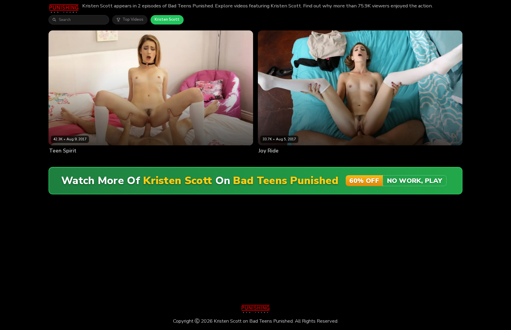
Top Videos (132, 19)
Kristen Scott (167, 19)
